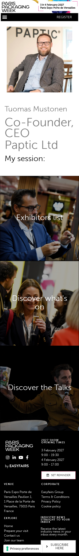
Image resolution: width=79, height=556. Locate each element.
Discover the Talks (40, 403)
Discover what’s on (39, 330)
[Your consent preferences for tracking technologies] (22, 549)
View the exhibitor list (40, 227)
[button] (4, 17)
